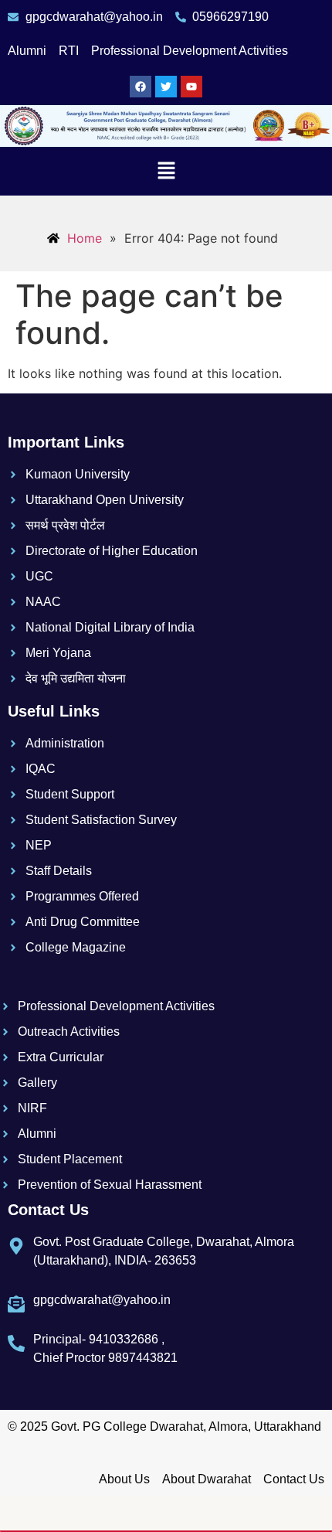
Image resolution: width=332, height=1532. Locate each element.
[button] (166, 171)
